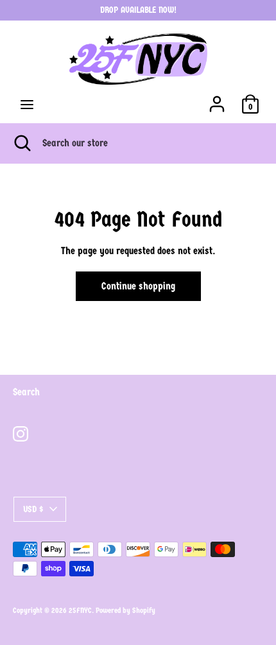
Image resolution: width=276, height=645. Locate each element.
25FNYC (80, 610)
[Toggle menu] (27, 104)
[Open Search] (21, 143)
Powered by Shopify (125, 610)
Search (26, 392)
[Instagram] (20, 434)
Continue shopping (138, 286)
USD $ (33, 509)
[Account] (217, 98)
